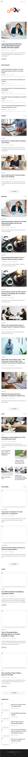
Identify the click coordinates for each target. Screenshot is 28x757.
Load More (14, 191)
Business (3, 41)
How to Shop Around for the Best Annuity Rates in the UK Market (13, 89)
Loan (2, 414)
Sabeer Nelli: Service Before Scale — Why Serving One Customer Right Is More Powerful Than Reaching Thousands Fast (13, 361)
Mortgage (3, 109)
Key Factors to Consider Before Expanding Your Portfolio (13, 80)
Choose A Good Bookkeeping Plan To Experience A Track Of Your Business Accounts (18, 731)
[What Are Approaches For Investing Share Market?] (6, 723)
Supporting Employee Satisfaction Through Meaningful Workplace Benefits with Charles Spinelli (11, 45)
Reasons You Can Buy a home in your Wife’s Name (18, 705)
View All (25, 115)
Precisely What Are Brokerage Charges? (18, 714)
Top (14, 754)
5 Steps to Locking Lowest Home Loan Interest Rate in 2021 (20, 462)
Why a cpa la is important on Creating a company (18, 739)
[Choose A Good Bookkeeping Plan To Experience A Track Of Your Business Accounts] (6, 732)
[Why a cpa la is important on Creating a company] (6, 741)
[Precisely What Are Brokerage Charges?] (6, 715)
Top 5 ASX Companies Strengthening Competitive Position (13, 97)
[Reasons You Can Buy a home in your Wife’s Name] (6, 706)
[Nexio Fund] (14, 10)
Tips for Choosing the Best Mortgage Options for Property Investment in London (13, 106)
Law (2, 670)
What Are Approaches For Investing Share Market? (17, 722)
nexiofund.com (12, 751)
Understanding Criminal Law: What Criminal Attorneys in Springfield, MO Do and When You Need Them (13, 293)
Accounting (4, 487)
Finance (3, 83)
